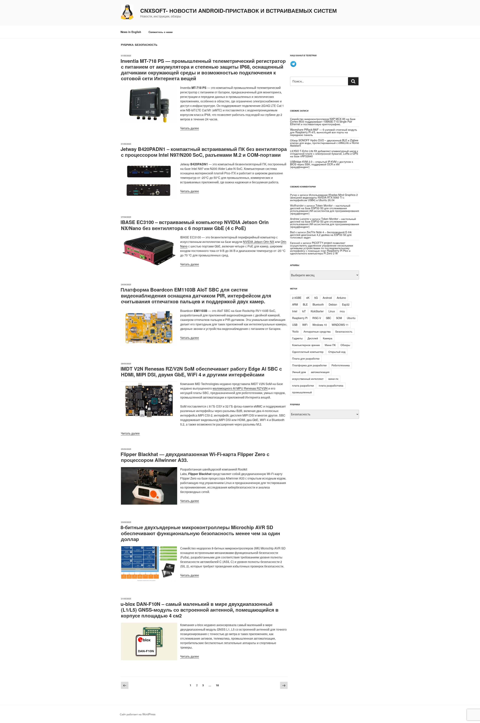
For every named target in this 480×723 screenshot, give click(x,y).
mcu (342, 311)
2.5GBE (296, 298)
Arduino (341, 298)
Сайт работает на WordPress (137, 714)
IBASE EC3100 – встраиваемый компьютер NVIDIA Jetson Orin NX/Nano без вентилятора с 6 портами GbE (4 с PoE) (195, 225)
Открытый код (336, 352)
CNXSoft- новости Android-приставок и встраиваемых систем (238, 10)
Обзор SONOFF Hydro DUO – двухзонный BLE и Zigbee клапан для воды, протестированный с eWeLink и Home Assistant (324, 142)
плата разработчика (331, 385)
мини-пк (333, 379)
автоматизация (320, 372)
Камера (327, 338)
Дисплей (313, 338)
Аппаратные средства (317, 331)
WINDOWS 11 (340, 325)
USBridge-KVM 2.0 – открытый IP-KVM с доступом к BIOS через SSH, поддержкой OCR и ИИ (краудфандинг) (321, 164)
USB (294, 325)
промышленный (302, 392)
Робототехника (341, 365)
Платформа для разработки (309, 365)
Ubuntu (351, 318)
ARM (295, 304)
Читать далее (189, 128)
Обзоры (345, 345)
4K (307, 298)
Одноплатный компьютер (307, 352)
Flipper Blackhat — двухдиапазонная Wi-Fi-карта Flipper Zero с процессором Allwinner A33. (195, 457)
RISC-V (316, 318)
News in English (131, 32)
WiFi (305, 325)
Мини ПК (330, 345)
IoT (304, 311)
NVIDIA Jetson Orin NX (258, 242)
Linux (331, 311)
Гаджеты (297, 338)
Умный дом (299, 372)
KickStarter (317, 311)
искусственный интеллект (307, 379)
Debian (333, 304)
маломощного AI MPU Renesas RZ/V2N (240, 388)
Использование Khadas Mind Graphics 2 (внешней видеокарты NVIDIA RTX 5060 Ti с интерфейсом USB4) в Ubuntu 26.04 (324, 197)
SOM (339, 318)
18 (218, 685)
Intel (294, 311)
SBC (328, 318)
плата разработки (303, 385)
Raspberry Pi (300, 318)
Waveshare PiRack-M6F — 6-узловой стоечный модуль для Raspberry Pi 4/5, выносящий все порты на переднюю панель (323, 132)
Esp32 (346, 304)
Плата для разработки (306, 358)
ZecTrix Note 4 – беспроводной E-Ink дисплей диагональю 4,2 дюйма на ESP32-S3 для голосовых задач (321, 234)
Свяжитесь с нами (160, 32)
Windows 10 (319, 325)
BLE (305, 304)
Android (327, 298)
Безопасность (343, 331)
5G (316, 298)
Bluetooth (318, 304)
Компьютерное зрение (306, 345)
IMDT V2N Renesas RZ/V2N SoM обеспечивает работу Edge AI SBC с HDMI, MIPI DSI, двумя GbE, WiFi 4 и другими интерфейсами (201, 371)
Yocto (295, 331)
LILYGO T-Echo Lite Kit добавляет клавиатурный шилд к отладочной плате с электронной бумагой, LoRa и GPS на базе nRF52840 (324, 153)
